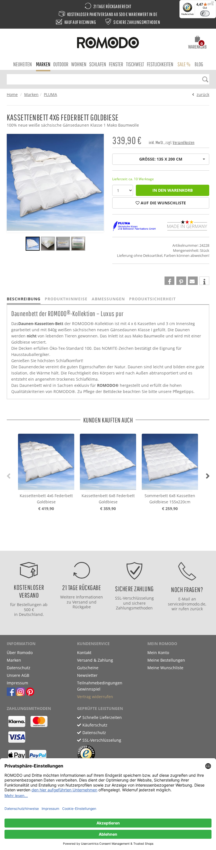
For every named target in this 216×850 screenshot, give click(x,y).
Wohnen (78, 64)
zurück (203, 94)
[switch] (205, 13)
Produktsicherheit (152, 298)
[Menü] (212, 3)
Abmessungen (108, 298)
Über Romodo (20, 652)
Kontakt (84, 652)
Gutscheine (87, 667)
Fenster (116, 64)
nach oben (106, 545)
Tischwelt (135, 64)
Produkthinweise (66, 298)
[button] (197, 43)
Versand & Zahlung (95, 660)
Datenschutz (18, 667)
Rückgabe (82, 606)
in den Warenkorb (172, 190)
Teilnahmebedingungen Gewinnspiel (99, 686)
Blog (199, 64)
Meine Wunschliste (165, 667)
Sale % (183, 64)
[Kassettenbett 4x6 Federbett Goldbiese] (33, 244)
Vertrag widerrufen (95, 696)
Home (12, 94)
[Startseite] (108, 43)
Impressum (17, 683)
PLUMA (50, 94)
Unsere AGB (18, 675)
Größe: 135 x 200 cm (160, 159)
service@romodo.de (186, 604)
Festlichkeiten (160, 64)
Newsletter (87, 675)
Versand (80, 602)
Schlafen (97, 64)
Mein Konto (158, 652)
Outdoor (60, 64)
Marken (43, 64)
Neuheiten (22, 64)
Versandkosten (184, 142)
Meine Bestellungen (166, 660)
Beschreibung (23, 298)
